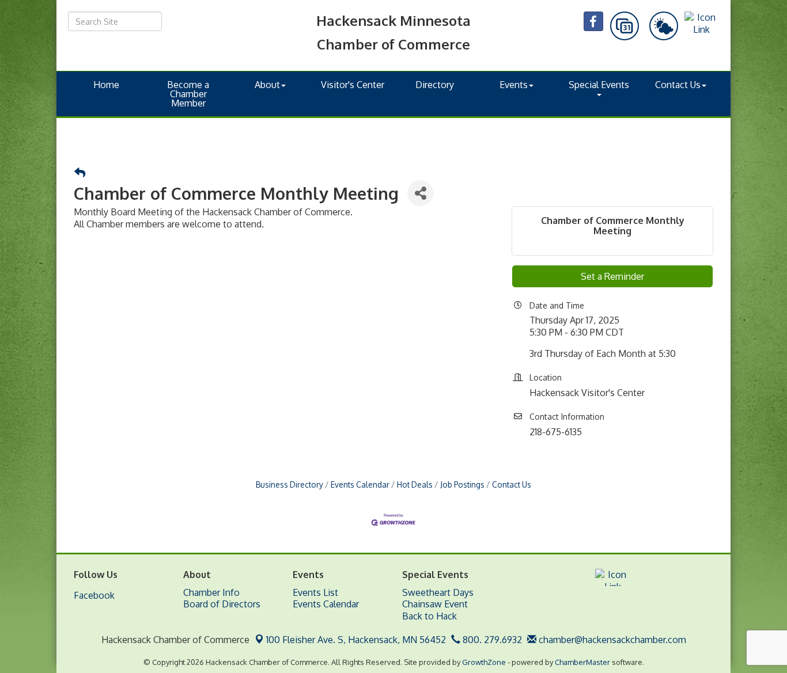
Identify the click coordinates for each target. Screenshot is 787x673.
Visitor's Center (352, 84)
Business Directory (289, 484)
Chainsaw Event (435, 604)
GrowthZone (484, 662)
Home (106, 84)
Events (514, 84)
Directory (434, 84)
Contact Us (678, 84)
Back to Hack (429, 616)
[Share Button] (420, 193)
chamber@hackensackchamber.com (611, 639)
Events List (315, 592)
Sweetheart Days (438, 592)
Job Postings (462, 484)
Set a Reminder (612, 276)
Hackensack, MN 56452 (356, 639)
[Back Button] (79, 173)
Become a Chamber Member (188, 94)
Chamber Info (211, 592)
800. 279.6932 (491, 639)
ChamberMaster (582, 662)
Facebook (94, 595)
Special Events (599, 84)
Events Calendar (360, 484)
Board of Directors (221, 604)
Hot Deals (415, 484)
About (267, 84)
